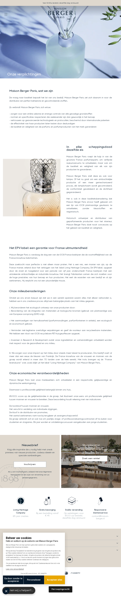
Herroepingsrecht (60, 589)
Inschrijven (30, 464)
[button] (109, 14)
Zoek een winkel (91, 458)
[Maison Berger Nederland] (60, 14)
